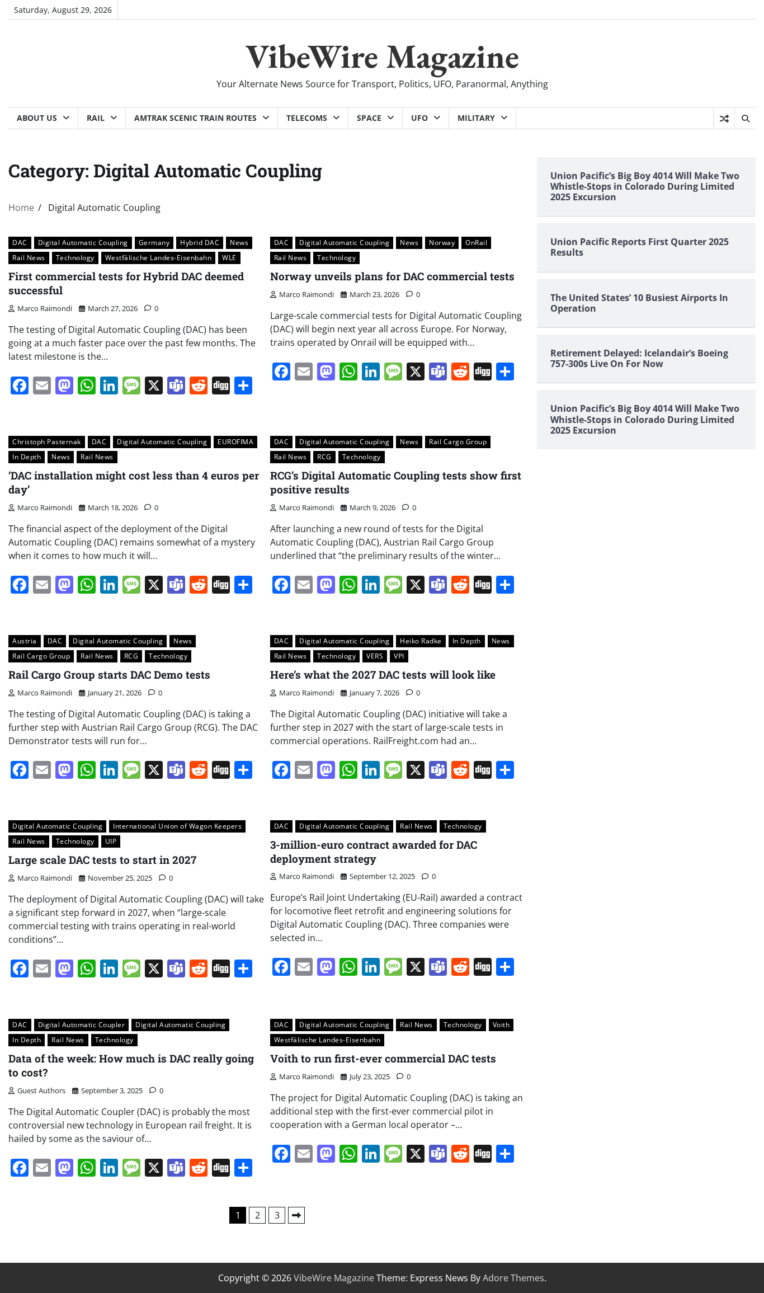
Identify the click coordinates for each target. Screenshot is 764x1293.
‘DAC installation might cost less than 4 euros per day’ (133, 482)
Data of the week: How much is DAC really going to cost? (131, 1065)
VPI (399, 656)
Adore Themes (513, 1278)
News (239, 242)
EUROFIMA (235, 441)
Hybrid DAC (199, 242)
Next (296, 1215)
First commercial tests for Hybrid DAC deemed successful (126, 283)
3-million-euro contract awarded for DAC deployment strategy (373, 852)
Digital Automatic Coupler (81, 1024)
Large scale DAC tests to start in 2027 (102, 860)
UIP (111, 841)
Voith (501, 1024)
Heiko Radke (421, 641)
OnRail (476, 242)
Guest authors (41, 1090)
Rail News (28, 257)
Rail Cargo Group (458, 441)
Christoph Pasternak (46, 441)
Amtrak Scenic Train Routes (195, 117)
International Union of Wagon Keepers (177, 826)
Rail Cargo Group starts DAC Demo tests (109, 674)
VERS (374, 656)
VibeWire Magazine (382, 56)
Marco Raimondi (44, 308)
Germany (154, 242)
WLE (229, 257)
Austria (24, 641)
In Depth (26, 457)
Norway (442, 242)
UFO (419, 117)
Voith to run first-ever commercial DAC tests (383, 1058)
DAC (19, 242)
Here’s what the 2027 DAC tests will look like (383, 674)
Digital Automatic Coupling (83, 242)
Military (476, 117)
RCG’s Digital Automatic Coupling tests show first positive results (395, 482)
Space (369, 117)
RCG (324, 457)
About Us (37, 117)
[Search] (745, 118)
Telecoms (306, 117)
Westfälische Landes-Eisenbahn (158, 257)
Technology (75, 257)
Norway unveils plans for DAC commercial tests (392, 276)
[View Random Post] (724, 118)
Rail (96, 117)
